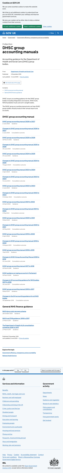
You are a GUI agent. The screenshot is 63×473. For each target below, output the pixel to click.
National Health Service (9, 355)
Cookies (16, 455)
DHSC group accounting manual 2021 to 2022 (18, 202)
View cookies (47, 26)
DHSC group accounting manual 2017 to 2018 (18, 266)
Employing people (8, 423)
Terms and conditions (9, 457)
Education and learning (10, 419)
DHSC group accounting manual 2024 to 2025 (18, 154)
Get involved (47, 420)
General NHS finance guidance (13, 92)
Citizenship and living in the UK (12, 405)
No (27, 370)
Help (4, 455)
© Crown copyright (54, 468)
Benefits (5, 390)
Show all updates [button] (24, 338)
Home (4, 37)
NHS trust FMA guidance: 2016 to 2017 (15, 318)
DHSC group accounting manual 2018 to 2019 (18, 250)
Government (11, 37)
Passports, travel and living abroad (14, 438)
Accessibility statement (29, 455)
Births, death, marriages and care (13, 394)
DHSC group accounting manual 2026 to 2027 (18, 121)
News (45, 396)
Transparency (47, 413)
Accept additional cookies (12, 26)
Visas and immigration (9, 441)
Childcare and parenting (10, 401)
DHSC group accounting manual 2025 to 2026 (18, 138)
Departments (47, 393)
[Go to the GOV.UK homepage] (9, 33)
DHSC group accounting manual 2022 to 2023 (18, 186)
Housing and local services (11, 430)
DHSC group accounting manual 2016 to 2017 (18, 289)
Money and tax (7, 434)
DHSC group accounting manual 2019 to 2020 (18, 234)
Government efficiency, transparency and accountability (33, 37)
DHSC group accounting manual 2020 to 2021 (18, 218)
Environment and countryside (12, 427)
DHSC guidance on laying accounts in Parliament (19, 273)
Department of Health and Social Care (22, 71)
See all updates (24, 77)
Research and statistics (51, 404)
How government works (51, 417)
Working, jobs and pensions (11, 445)
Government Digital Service (11, 460)
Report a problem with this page (51, 370)
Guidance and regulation (51, 400)
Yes (19, 370)
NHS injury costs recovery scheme (14, 311)
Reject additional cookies (32, 26)
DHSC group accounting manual (14, 90)
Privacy (9, 455)
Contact (41, 455)
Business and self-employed (11, 397)
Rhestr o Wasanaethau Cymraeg (29, 457)
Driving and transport (9, 416)
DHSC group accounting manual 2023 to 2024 (18, 170)
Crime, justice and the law (11, 408)
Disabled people (7, 412)
